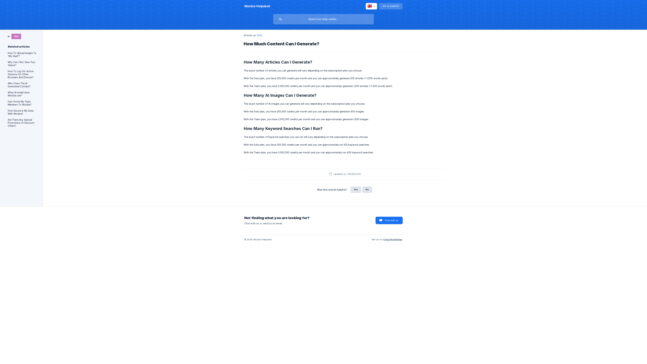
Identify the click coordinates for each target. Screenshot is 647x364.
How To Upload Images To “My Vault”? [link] (22, 54)
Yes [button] (356, 189)
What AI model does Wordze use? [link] (19, 94)
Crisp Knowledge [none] (392, 239)
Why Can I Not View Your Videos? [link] (21, 64)
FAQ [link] (259, 35)
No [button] (367, 189)
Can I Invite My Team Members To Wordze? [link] (20, 103)
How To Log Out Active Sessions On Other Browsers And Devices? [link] (21, 74)
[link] (14, 36)
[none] (257, 6)
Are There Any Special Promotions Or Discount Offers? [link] (21, 122)
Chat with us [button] (391, 220)
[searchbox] (323, 19)
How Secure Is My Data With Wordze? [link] (21, 112)
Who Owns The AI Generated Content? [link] (19, 85)
